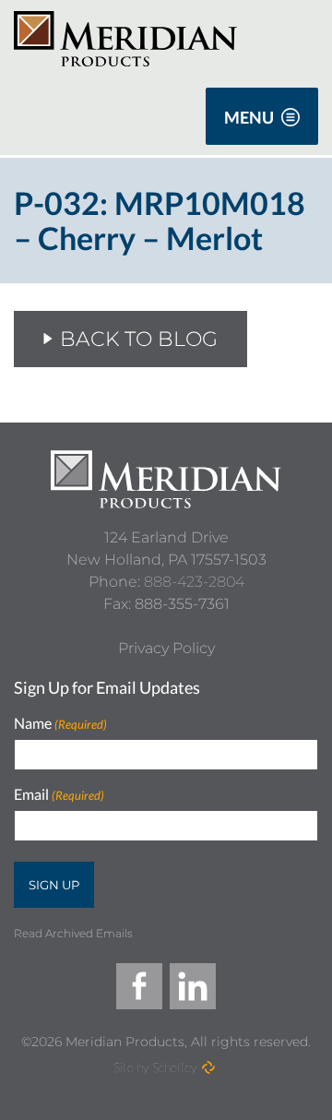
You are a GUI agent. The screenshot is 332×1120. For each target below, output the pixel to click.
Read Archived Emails (73, 933)
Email (59, 795)
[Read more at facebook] (139, 986)
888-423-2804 (194, 581)
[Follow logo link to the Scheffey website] (208, 1067)
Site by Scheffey (155, 1067)
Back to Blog (139, 339)
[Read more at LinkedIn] (193, 986)
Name (60, 724)
